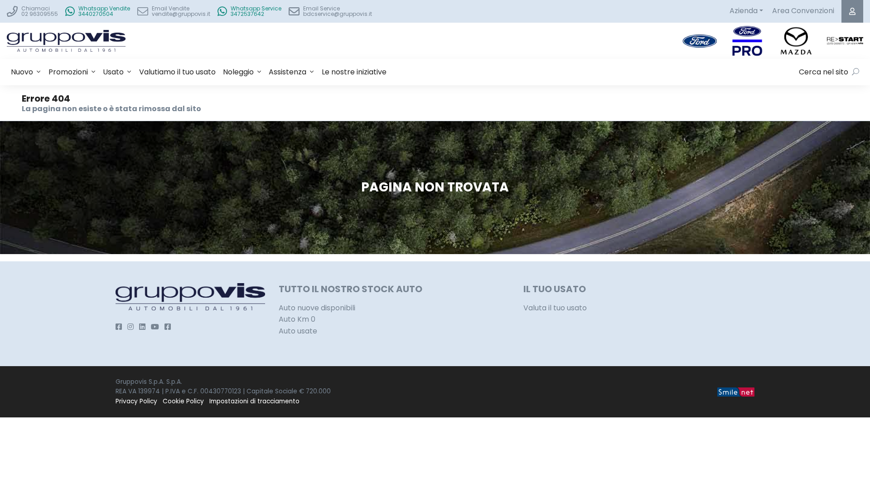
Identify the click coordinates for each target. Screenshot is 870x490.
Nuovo (22, 72)
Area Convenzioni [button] (803, 10)
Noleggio (238, 72)
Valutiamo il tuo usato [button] (177, 72)
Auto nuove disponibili (317, 308)
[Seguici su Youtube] (155, 327)
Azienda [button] (744, 10)
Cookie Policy (183, 401)
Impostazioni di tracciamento (254, 401)
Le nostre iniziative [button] (354, 72)
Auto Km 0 (297, 319)
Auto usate (298, 331)
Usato (113, 72)
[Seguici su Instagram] (130, 327)
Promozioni (68, 72)
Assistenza (287, 72)
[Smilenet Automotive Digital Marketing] (735, 391)
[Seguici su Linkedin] (142, 327)
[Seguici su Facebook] (119, 327)
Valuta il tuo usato (555, 308)
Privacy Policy (136, 401)
